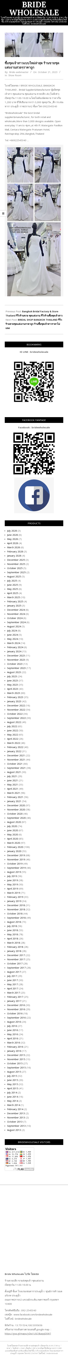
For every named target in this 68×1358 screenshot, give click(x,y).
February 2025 (15, 601)
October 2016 (15, 1013)
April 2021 (12, 788)
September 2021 (16, 767)
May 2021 (12, 784)
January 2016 (14, 1050)
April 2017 (12, 988)
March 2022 (13, 742)
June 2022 (12, 730)
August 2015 (14, 1071)
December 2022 (16, 705)
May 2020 (12, 834)
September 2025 (16, 572)
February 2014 (15, 1109)
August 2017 (14, 971)
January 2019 (14, 901)
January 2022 (14, 751)
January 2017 (14, 1000)
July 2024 (12, 630)
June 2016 (12, 1030)
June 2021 (12, 780)
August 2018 (14, 921)
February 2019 (15, 896)
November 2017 (16, 959)
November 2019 (16, 859)
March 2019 (13, 892)
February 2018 (15, 946)
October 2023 (15, 663)
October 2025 (15, 568)
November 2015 (16, 1059)
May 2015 (12, 1084)
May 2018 (12, 934)
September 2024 (16, 622)
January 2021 (14, 801)
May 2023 (12, 684)
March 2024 (13, 643)
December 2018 (16, 905)
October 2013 (15, 1121)
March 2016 (13, 1042)
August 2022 (14, 722)
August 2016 (14, 1021)
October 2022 (15, 713)
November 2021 (16, 759)
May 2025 (12, 588)
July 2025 (12, 580)
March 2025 (13, 597)
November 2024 (16, 613)
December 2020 (16, 805)
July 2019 (12, 876)
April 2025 (12, 593)
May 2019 (12, 884)
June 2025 (12, 584)
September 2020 (16, 817)
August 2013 (14, 1130)
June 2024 (12, 634)
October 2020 (15, 813)
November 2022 (16, 709)
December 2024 (16, 609)
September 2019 (16, 867)
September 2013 (16, 1125)
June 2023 (12, 680)
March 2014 (13, 1105)
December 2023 (16, 655)
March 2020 (13, 842)
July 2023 (12, 676)
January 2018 (14, 951)
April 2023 (12, 688)
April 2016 (12, 1038)
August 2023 (14, 672)
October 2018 (15, 913)
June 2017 (12, 980)
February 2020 (15, 847)
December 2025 (16, 559)
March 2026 (13, 547)
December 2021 (16, 755)
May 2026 (12, 539)
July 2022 (12, 726)
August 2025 (14, 576)
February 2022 (15, 747)
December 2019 (16, 855)
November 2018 (16, 909)
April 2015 (12, 1088)
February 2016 (15, 1046)
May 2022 (12, 734)
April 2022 (12, 738)
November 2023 (16, 659)
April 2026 (12, 543)
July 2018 (12, 926)
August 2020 (14, 822)
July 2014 (12, 1092)
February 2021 (15, 797)
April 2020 (12, 838)
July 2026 (12, 530)
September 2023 (16, 668)
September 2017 (16, 967)
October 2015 (15, 1063)
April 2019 (12, 888)
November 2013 (16, 1117)
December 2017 (16, 955)
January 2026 (14, 555)
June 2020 (12, 830)
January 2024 (14, 651)
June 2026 (12, 534)
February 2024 (15, 647)
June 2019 (12, 880)
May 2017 (12, 984)
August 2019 (14, 871)
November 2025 (16, 564)
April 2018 (12, 938)
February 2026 (15, 551)
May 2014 (12, 1100)
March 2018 (13, 942)
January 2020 (14, 851)
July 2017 (12, 976)
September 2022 (16, 717)
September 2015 (16, 1067)
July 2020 (12, 826)
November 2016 (16, 1009)
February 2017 (15, 996)
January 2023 (14, 701)
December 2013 (16, 1113)
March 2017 (13, 992)
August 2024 (14, 626)
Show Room (14, 75)
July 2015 (12, 1075)
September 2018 (16, 917)
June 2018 (12, 930)
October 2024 (15, 618)
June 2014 (12, 1096)
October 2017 (15, 963)
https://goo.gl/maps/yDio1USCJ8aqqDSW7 (28, 1333)
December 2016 (16, 1005)
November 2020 (16, 809)
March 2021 (13, 792)
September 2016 (16, 1017)
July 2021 (12, 776)
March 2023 (13, 693)
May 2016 (12, 1034)
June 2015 (12, 1080)
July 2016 (12, 1025)
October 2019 (15, 863)
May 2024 (12, 638)
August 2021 (14, 772)
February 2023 (15, 697)
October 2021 (15, 763)
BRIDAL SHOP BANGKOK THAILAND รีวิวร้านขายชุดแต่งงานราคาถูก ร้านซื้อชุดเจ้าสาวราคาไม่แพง (34, 324)
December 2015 (16, 1055)
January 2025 (14, 605)
